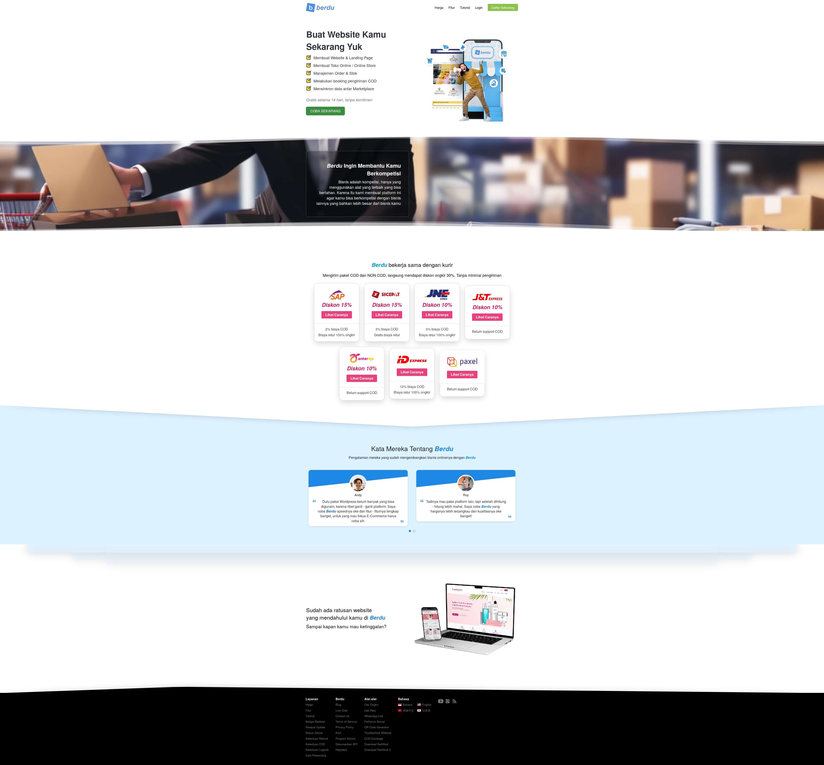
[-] (440, 701)
